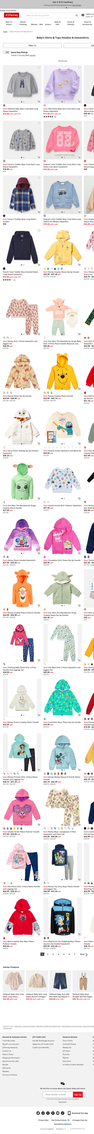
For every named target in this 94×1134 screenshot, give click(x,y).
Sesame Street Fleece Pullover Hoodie (21, 832)
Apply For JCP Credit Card (43, 1044)
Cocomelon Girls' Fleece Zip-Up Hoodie (61, 560)
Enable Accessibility (8, 10)
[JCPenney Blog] (62, 1113)
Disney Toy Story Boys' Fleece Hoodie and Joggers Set (61, 887)
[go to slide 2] (59, 7)
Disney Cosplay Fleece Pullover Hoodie (21, 613)
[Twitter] (38, 1113)
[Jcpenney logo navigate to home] (11, 15)
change (32, 55)
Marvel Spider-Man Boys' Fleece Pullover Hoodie (18, 942)
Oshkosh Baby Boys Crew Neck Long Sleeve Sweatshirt (20, 110)
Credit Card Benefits (41, 1047)
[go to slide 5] (66, 7)
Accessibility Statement (62, 1124)
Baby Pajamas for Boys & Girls (72, 1026)
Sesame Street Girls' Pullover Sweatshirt (62, 505)
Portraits (66, 1054)
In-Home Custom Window (73, 1064)
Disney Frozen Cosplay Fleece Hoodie (21, 722)
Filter (32, 45)
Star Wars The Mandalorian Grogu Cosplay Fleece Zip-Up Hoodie (59, 614)
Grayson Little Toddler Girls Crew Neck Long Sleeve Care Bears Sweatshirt (62, 165)
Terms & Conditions (47, 1129)
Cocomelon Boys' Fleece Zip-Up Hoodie (62, 722)
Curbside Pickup (69, 1044)
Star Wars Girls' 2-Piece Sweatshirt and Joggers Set (61, 668)
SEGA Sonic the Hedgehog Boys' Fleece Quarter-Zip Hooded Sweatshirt (61, 942)
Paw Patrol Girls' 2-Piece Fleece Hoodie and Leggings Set (21, 887)
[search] (77, 15)
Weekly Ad (67, 1047)
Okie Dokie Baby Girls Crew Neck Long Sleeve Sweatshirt (61, 110)
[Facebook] (48, 1113)
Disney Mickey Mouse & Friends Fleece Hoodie (61, 778)
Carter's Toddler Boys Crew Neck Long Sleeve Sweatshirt (21, 165)
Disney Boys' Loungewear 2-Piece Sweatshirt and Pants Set (59, 833)
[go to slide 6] (68, 7)
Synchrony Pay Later (10, 1061)
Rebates (5, 1071)
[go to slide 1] (57, 7)
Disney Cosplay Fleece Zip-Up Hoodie (61, 272)
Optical (66, 1058)
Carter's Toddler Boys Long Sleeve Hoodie (19, 220)
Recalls (5, 1064)
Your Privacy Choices (58, 1120)
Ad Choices (60, 1129)
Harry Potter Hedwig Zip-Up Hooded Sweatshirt (20, 452)
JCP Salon (66, 1051)
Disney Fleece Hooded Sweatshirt (19, 560)
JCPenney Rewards (10, 1047)
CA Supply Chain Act (79, 1120)
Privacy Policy (43, 1120)
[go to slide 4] (64, 7)
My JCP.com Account (10, 1044)
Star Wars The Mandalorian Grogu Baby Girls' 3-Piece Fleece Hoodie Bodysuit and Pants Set (62, 342)
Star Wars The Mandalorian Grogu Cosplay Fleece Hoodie (19, 506)
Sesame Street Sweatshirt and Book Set (62, 451)
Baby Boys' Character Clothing (25, 1026)
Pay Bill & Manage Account (43, 1040)
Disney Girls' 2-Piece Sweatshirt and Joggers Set (20, 342)
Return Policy (7, 1054)
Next (82, 954)
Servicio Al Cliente (9, 1075)
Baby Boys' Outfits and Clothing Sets (48, 1026)
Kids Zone (67, 1061)
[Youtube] (58, 1113)
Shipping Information (11, 1058)
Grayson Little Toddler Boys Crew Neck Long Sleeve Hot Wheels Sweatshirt (62, 220)
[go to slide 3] (62, 7)
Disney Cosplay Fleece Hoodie (58, 396)
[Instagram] (43, 1113)
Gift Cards (6, 1068)
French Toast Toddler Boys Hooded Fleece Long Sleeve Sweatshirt (20, 273)
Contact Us (6, 1051)
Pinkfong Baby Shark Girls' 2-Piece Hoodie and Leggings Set (19, 668)
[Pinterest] (53, 1113)
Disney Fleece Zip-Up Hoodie (17, 396)
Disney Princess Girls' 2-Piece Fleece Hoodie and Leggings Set (20, 778)
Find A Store (68, 1040)
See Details (62, 1102)
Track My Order (8, 1040)
